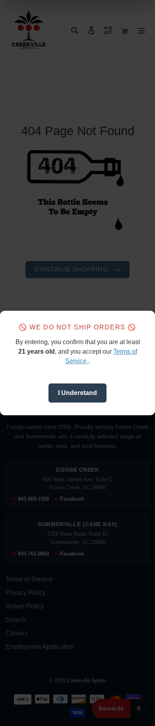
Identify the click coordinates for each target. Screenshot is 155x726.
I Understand (77, 392)
